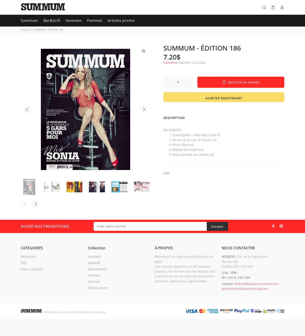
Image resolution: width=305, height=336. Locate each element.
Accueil (25, 30)
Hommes (94, 275)
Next (144, 109)
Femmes (94, 281)
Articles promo (98, 288)
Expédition (170, 62)
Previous (27, 109)
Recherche (28, 256)
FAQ (24, 263)
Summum (94, 256)
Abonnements (97, 269)
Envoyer (217, 226)
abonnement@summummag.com (245, 289)
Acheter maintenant (223, 98)
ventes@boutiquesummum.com (256, 284)
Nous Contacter (32, 269)
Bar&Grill (94, 263)
